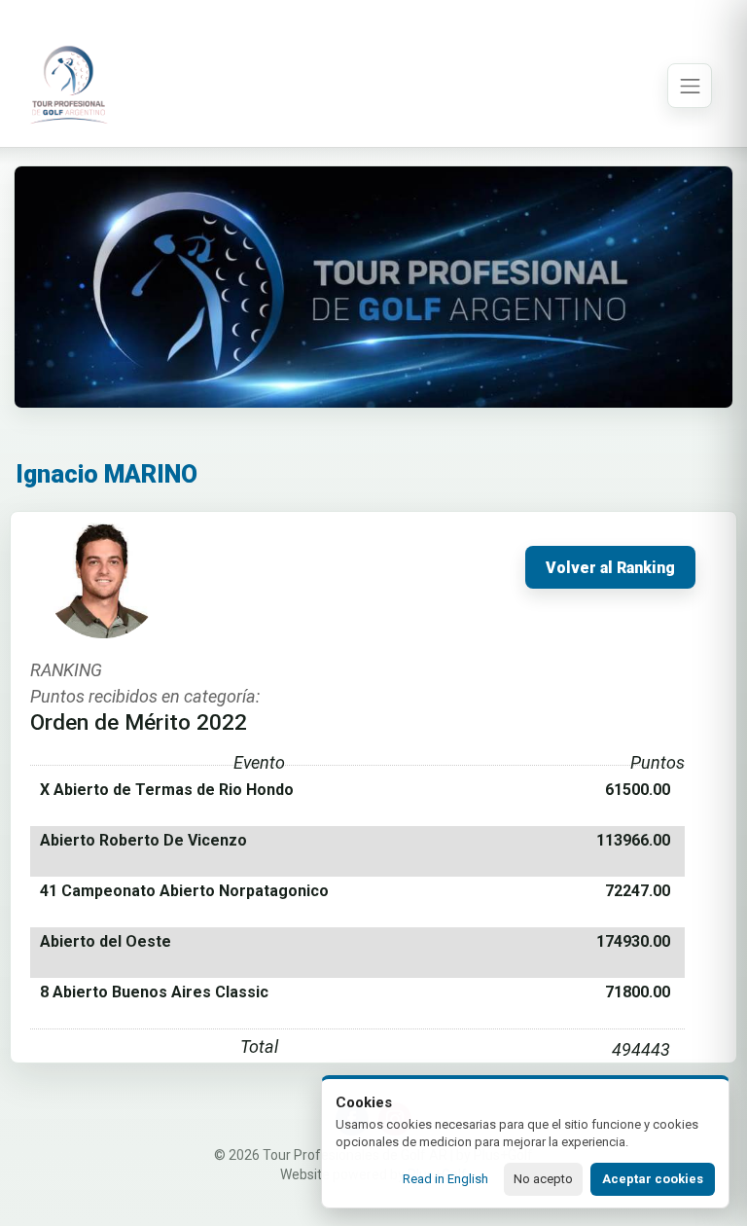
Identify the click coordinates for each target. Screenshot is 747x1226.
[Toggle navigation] (689, 85)
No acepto (543, 1179)
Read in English (445, 1179)
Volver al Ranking (610, 568)
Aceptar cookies (652, 1179)
